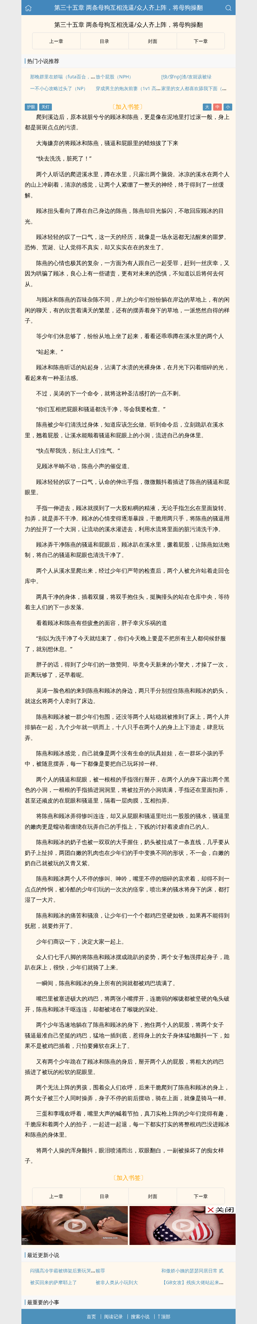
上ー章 (56, 41)
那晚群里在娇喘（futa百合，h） (64, 76)
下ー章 (201, 41)
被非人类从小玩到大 (117, 1282)
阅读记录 (113, 1316)
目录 (104, 41)
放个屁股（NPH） (115, 76)
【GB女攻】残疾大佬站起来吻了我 (197, 1282)
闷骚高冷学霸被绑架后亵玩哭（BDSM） (72, 1270)
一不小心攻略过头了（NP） (59, 88)
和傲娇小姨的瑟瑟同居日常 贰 (192, 1270)
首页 (91, 1316)
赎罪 (100, 1270)
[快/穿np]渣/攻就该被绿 (186, 76)
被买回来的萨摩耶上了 (53, 1282)
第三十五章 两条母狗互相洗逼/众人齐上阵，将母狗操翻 (128, 7)
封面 (152, 41)
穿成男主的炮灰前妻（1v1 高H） (130, 88)
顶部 (165, 1316)
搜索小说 (140, 1316)
